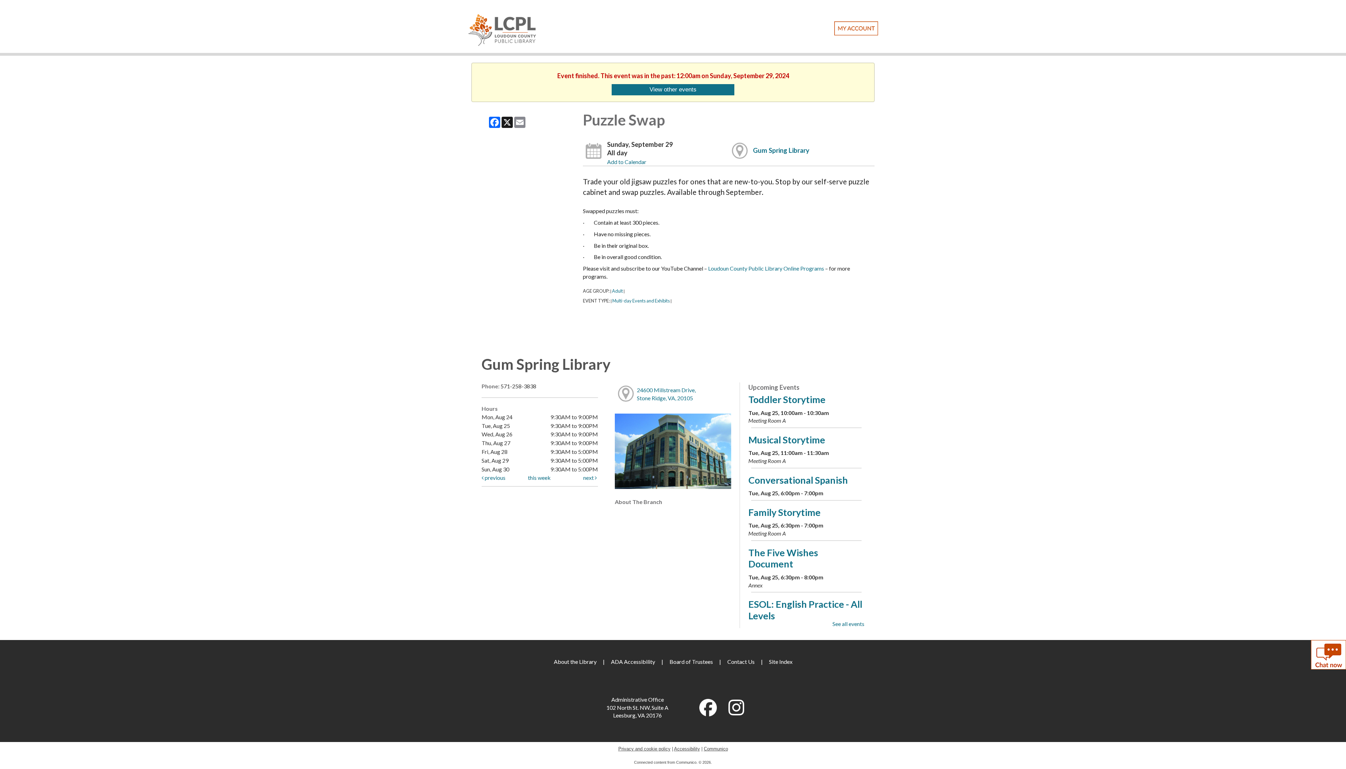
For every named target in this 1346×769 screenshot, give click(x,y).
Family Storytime (784, 512)
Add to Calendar (626, 161)
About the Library (575, 661)
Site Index (781, 661)
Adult (617, 291)
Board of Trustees (691, 661)
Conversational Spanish (798, 480)
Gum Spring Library (781, 150)
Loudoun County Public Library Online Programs (766, 268)
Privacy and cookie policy (644, 748)
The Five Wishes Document (783, 558)
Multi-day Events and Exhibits (641, 301)
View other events (673, 89)
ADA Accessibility (633, 661)
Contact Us (741, 661)
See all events (848, 623)
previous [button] (494, 477)
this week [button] (539, 477)
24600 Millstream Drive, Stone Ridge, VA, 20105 (666, 394)
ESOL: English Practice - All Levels (805, 609)
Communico (716, 748)
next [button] (589, 477)
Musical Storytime (786, 439)
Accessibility (687, 748)
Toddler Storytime (786, 399)
